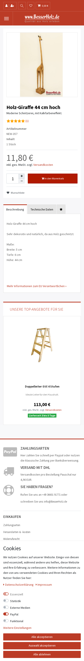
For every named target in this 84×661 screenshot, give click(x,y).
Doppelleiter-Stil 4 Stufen (42, 386)
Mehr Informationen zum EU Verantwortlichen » (37, 286)
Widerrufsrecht (11, 539)
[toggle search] (22, 5)
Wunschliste (17, 192)
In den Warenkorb (54, 178)
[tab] (61, 209)
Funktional (16, 621)
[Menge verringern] (22, 181)
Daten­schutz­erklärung (19, 585)
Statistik (15, 601)
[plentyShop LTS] (42, 18)
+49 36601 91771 (51, 495)
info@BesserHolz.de (55, 501)
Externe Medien (20, 608)
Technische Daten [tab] (42, 209)
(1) (27, 121)
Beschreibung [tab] (15, 209)
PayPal (14, 614)
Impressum (44, 585)
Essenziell (16, 594)
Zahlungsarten (11, 525)
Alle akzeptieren (42, 637)
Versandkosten (43, 165)
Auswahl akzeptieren (42, 645)
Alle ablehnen (42, 654)
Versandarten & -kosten (16, 532)
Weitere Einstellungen (17, 628)
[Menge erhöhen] (22, 176)
